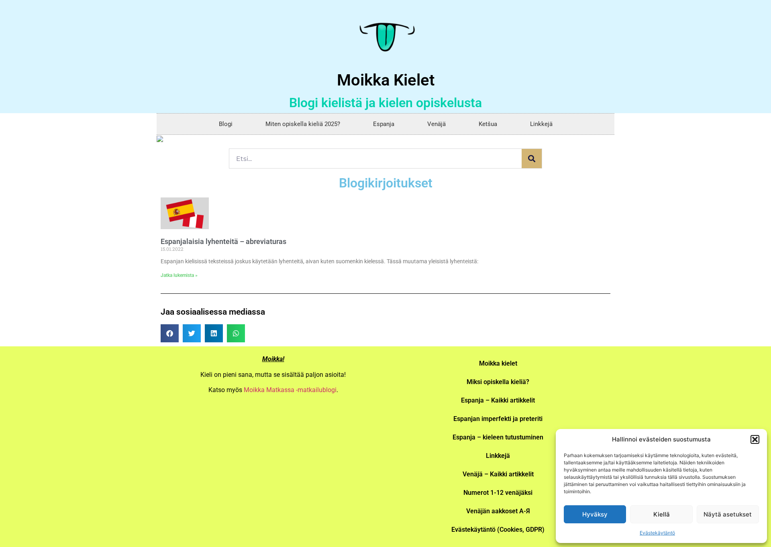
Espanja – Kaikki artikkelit (498, 400)
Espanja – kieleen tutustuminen (498, 437)
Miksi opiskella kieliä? (498, 382)
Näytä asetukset (728, 514)
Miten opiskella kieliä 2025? (302, 124)
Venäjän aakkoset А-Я (498, 511)
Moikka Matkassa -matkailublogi (290, 390)
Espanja (383, 124)
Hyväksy (595, 514)
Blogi (226, 124)
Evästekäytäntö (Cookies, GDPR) (498, 529)
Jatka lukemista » (179, 275)
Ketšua (488, 124)
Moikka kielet (498, 363)
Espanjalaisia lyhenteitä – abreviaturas (223, 241)
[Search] (532, 158)
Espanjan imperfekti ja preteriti (498, 419)
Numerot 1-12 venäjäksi (497, 492)
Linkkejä (541, 124)
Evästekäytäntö (657, 533)
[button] (755, 439)
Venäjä (436, 124)
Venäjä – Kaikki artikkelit (498, 474)
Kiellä (661, 514)
